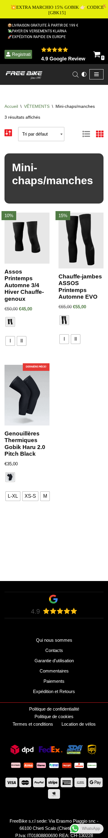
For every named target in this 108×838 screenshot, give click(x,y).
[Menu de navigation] (96, 74)
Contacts (54, 650)
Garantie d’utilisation (54, 660)
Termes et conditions (33, 724)
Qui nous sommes (54, 640)
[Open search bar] (76, 74)
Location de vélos (79, 724)
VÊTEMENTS (37, 106)
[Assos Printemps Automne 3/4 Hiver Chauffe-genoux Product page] (27, 238)
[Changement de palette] (84, 74)
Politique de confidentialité (54, 708)
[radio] (10, 321)
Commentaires (54, 670)
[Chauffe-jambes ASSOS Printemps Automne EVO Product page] (81, 240)
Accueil (11, 106)
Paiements (54, 681)
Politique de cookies (54, 716)
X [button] (104, 6)
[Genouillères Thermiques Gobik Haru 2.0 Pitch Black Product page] (27, 395)
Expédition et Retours (54, 691)
